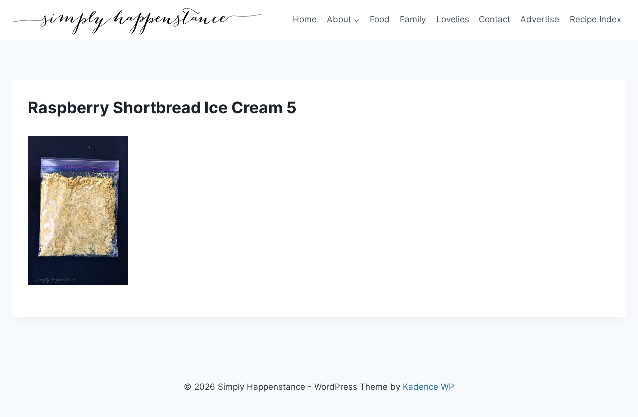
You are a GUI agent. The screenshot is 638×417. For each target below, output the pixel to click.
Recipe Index (595, 19)
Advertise (539, 19)
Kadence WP (428, 387)
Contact (494, 19)
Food (380, 19)
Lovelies (452, 19)
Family (413, 19)
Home (305, 19)
